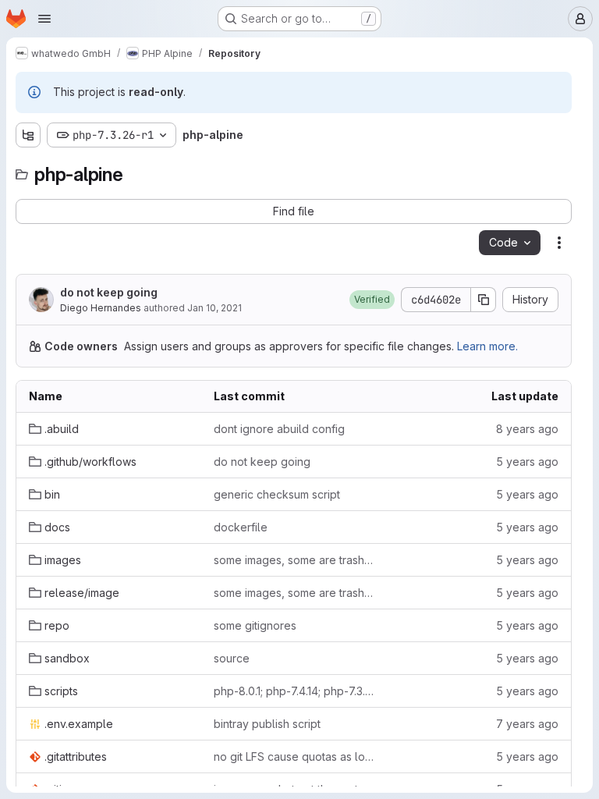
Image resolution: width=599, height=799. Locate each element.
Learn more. (487, 346)
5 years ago (527, 461)
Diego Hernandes (100, 308)
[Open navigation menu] (44, 18)
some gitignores (255, 625)
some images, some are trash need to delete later (294, 559)
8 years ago (527, 428)
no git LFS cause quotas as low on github (294, 756)
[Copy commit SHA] (483, 299)
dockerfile (241, 527)
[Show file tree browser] (28, 135)
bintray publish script (267, 723)
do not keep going (109, 292)
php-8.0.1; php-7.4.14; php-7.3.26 (294, 691)
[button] (372, 299)
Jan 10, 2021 (214, 308)
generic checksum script (277, 494)
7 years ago (527, 723)
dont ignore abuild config (279, 428)
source (232, 658)
